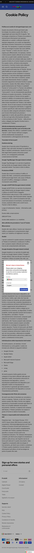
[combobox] (9, 279)
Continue (23, 289)
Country (8, 277)
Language (8, 282)
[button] (29, 552)
